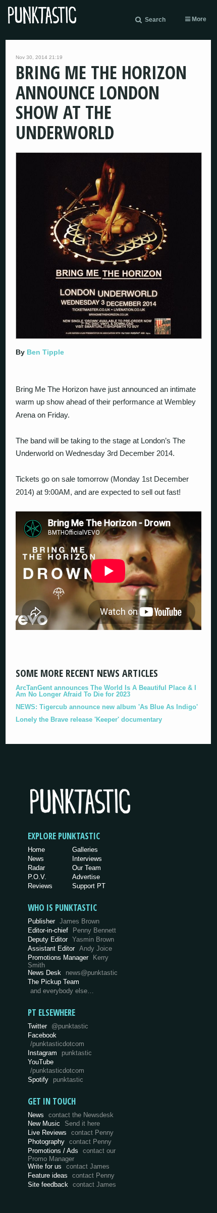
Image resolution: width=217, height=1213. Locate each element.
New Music (64, 1123)
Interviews (87, 858)
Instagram (60, 1053)
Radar (36, 868)
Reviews (40, 886)
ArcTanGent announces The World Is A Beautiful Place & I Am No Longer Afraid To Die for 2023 (106, 691)
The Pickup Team (53, 982)
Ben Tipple (45, 352)
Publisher (63, 921)
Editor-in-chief (72, 930)
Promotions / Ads (72, 1155)
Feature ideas (71, 1175)
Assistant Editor (70, 948)
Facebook (56, 1039)
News (36, 858)
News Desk (73, 972)
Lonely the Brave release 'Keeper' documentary (89, 719)
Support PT (88, 886)
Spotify (55, 1079)
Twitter (58, 1026)
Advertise (86, 877)
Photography (70, 1141)
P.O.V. (37, 877)
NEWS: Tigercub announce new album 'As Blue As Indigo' (107, 707)
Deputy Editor (71, 939)
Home (36, 849)
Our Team (86, 868)
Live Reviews (71, 1132)
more (198, 19)
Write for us (69, 1166)
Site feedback (72, 1184)
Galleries (85, 849)
